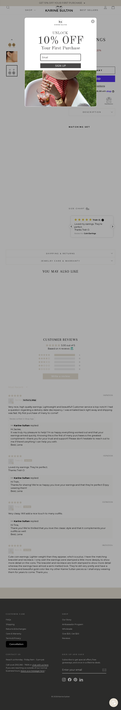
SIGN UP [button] (60, 65)
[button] (93, 21)
